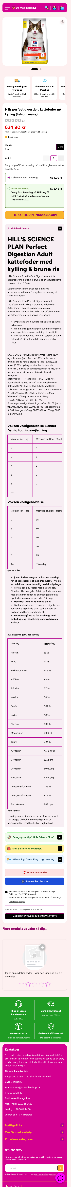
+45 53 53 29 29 (13, 1092)
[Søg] (47, 8)
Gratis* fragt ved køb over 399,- (17, 95)
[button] (34, 69)
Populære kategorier (19, 1139)
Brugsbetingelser (41, 1174)
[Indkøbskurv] (61, 8)
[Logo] (24, 8)
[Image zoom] (62, 22)
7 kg (60, 147)
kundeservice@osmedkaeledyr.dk (22, 1087)
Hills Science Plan (34, 909)
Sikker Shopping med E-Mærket (44, 95)
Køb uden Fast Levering (24, 177)
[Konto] (54, 8)
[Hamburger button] (8, 8)
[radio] (8, 177)
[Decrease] (46, 158)
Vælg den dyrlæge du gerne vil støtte (35, 916)
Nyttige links (13, 1125)
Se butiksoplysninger (17, 902)
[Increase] (61, 158)
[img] (13, 120)
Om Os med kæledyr (19, 1132)
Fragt (23, 132)
